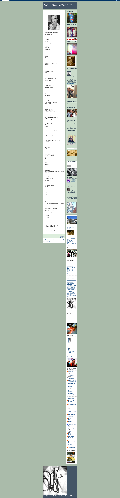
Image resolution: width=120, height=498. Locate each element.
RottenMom (70, 433)
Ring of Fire (69, 434)
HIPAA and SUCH (69, 240)
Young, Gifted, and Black (70, 292)
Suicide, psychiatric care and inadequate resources (72, 398)
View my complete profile (71, 83)
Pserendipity (70, 386)
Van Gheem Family (71, 400)
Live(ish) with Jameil (71, 418)
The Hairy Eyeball (69, 291)
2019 (68, 348)
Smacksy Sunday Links (71, 378)
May (69, 350)
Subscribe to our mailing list (71, 162)
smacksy (69, 377)
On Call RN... (70, 421)
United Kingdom (70, 384)
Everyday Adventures (71, 383)
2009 (68, 337)
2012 (68, 340)
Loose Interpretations (70, 269)
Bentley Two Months (71, 422)
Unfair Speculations (70, 282)
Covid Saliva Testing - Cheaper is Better (71, 394)
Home (54, 239)
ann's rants (70, 444)
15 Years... (69, 431)
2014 (68, 342)
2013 (68, 341)
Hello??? (69, 419)
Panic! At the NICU (70, 266)
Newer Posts (45, 239)
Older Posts (63, 239)
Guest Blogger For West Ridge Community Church (72, 402)
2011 (68, 339)
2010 (68, 338)
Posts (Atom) (49, 241)
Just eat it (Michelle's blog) (72, 404)
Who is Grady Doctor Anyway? (71, 243)
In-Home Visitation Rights (71, 428)
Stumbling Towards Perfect (72, 380)
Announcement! (70, 391)
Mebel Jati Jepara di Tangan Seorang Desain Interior (72, 416)
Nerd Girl (69, 407)
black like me (62, 237)
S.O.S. (68, 271)
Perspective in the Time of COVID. (53, 13)
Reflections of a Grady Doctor (58, 5)
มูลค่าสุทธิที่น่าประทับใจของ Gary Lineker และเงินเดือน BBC (72, 387)
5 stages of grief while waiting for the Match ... (72, 412)
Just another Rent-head (71, 375)
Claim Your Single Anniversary (72, 381)
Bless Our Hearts (70, 371)
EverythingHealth (70, 393)
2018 (68, 347)
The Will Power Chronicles (72, 447)
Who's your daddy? (70, 270)
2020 (68, 349)
